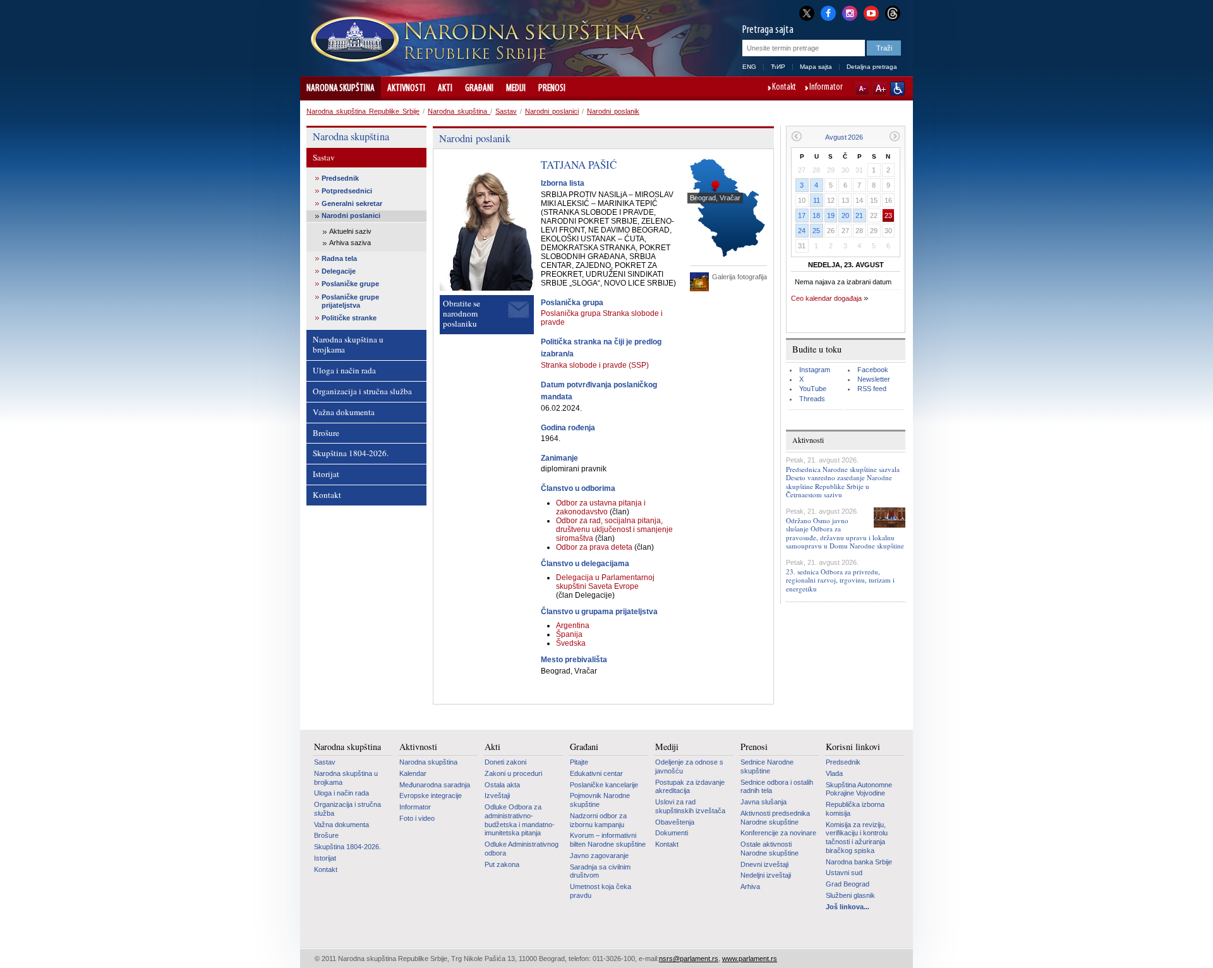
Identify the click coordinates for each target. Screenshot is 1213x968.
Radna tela (339, 258)
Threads (812, 398)
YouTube (812, 388)
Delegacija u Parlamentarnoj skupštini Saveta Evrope (605, 582)
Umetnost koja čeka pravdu (600, 891)
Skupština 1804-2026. (351, 453)
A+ (879, 88)
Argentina (572, 625)
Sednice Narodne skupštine (767, 766)
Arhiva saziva (350, 242)
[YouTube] (871, 12)
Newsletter (873, 379)
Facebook (872, 369)
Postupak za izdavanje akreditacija (690, 786)
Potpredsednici (347, 191)
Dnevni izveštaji (764, 864)
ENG (749, 66)
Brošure (326, 433)
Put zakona (502, 864)
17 (802, 215)
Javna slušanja (763, 802)
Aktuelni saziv (350, 231)
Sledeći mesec (895, 136)
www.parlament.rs (749, 958)
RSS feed (871, 388)
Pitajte (579, 762)
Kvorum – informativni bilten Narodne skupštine (608, 840)
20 (845, 215)
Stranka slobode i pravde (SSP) (595, 365)
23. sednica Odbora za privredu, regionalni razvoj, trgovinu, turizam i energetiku (840, 580)
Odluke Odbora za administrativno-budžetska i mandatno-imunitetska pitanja (520, 820)
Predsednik (340, 178)
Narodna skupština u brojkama (348, 344)
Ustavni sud (844, 872)
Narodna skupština (340, 88)
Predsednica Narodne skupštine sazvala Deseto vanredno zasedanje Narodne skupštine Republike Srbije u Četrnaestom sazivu (843, 481)
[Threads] (892, 13)
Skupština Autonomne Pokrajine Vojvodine (859, 789)
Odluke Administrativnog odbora (521, 848)
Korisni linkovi (853, 747)
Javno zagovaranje (599, 855)
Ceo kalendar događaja (826, 298)
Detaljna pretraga (872, 66)
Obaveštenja (674, 822)
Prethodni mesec (796, 136)
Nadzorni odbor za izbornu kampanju (598, 820)
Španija (569, 634)
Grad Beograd (847, 884)
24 (802, 230)
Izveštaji (497, 795)
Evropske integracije (430, 795)
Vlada (834, 773)
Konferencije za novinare (778, 833)
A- (862, 88)
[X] (806, 13)
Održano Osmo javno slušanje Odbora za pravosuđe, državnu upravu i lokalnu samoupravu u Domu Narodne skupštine (845, 533)
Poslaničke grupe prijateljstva (350, 301)
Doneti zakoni (505, 762)
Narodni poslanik (613, 111)
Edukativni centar (596, 773)
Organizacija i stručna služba (362, 391)
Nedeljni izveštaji (765, 875)
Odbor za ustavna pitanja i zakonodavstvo (601, 507)
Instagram (814, 369)
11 (816, 200)
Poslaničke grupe (350, 283)
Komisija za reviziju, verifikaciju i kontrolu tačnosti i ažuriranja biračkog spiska (857, 837)
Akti (445, 88)
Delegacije (339, 271)
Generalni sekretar (352, 203)
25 (816, 230)
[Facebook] (828, 12)
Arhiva (750, 886)
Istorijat (326, 474)
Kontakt (784, 87)
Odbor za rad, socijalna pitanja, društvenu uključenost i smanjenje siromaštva (614, 529)
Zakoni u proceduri (513, 773)
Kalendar (412, 773)
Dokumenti (671, 833)
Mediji (516, 88)
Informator (826, 87)
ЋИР (778, 66)
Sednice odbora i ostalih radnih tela (776, 786)
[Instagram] (849, 12)
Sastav (506, 111)
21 (859, 215)
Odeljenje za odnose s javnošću (689, 766)
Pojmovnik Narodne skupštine (600, 800)
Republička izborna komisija (855, 809)
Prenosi (551, 88)
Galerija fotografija (739, 277)
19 (831, 215)
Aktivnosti (406, 88)
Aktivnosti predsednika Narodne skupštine (775, 817)
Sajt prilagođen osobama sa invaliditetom (897, 88)
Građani (479, 88)
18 (816, 215)
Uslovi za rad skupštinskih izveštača (690, 806)
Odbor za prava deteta (595, 547)
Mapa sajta (816, 66)
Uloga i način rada (344, 370)
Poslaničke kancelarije (604, 785)
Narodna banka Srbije (859, 862)
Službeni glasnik (850, 895)
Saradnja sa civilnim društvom (600, 871)
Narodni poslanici (552, 111)
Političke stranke (349, 318)
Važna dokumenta (344, 412)
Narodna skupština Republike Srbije (362, 111)
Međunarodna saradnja (434, 785)
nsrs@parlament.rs (688, 958)
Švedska (571, 643)
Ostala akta (502, 785)
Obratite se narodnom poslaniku (461, 313)
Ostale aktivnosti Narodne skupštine (769, 848)
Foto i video (417, 818)
